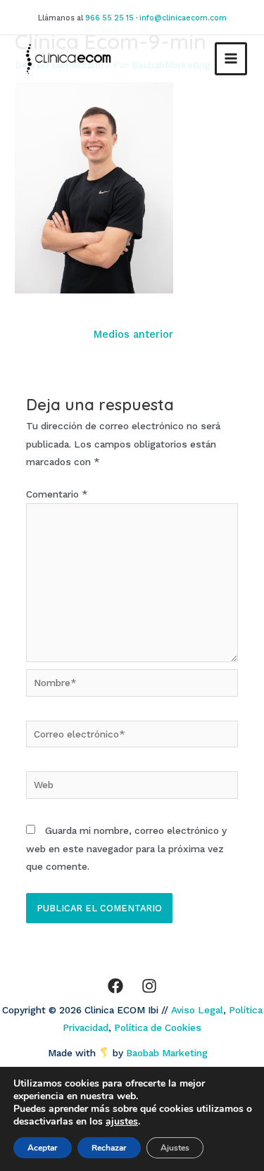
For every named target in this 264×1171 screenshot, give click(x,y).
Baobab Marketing (171, 1052)
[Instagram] (149, 986)
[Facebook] (115, 986)
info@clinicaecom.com (183, 18)
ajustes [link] (122, 1121)
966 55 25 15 (109, 18)
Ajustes (175, 1147)
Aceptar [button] (42, 1147)
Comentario (57, 494)
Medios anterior (133, 334)
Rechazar (109, 1147)
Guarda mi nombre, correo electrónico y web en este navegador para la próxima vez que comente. (126, 848)
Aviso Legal (197, 1009)
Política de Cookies (157, 1027)
